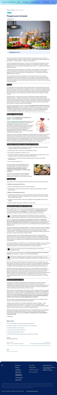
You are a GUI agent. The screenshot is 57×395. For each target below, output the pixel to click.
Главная (8, 10)
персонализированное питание (7, 383)
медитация (51, 383)
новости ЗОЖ (11, 384)
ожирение (29, 387)
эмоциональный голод (49, 386)
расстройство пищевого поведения (20, 386)
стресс (3, 387)
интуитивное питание (49, 384)
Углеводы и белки (11, 117)
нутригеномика (39, 383)
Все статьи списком (33, 372)
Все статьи (17, 365)
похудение (16, 351)
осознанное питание (41, 384)
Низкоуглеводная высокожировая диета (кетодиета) (40, 343)
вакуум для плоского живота (23, 384)
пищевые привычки (10, 387)
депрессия (25, 387)
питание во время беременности (30, 383)
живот (30, 384)
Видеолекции (18, 379)
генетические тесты (5, 384)
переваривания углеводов (16, 121)
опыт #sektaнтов (34, 384)
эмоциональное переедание (39, 386)
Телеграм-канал (46, 2)
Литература (10, 316)
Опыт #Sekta (25, 2)
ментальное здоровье (19, 387)
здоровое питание (10, 351)
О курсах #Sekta (11, 2)
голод (14, 383)
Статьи (18, 2)
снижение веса (11, 386)
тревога (5, 387)
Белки (8, 134)
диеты (32, 387)
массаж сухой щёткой (20, 383)
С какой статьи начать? (35, 2)
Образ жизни (18, 372)
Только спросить (19, 377)
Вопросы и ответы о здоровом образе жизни (15, 343)
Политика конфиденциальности (32, 391)
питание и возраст (45, 383)
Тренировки (18, 369)
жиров (13, 164)
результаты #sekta (5, 386)
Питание (12, 10)
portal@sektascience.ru (47, 365)
